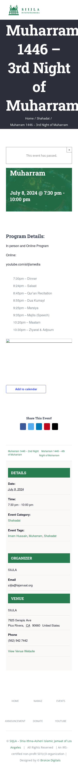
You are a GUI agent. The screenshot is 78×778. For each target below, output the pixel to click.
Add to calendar (26, 389)
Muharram (35, 536)
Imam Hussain (17, 536)
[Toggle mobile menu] (70, 10)
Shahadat (14, 520)
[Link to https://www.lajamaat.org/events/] (60, 695)
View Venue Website (21, 651)
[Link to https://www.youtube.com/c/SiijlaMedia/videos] (60, 715)
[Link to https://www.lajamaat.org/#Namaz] (38, 695)
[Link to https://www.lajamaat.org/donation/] (38, 715)
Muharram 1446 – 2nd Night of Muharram (23, 452)
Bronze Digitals (50, 760)
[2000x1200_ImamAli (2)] (39, 340)
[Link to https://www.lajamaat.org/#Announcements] (15, 715)
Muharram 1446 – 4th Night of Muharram (52, 453)
